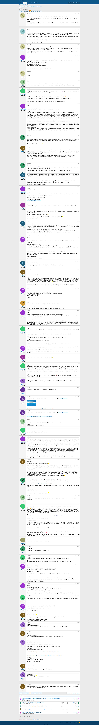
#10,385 (78, 495)
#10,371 (78, 310)
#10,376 (78, 378)
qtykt (23, 706)
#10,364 (78, 202)
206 (26, 11)
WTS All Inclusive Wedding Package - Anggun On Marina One (34, 705)
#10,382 (78, 436)
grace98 (23, 703)
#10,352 (78, 29)
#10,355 (78, 71)
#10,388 (78, 546)
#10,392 (78, 595)
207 (28, 11)
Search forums (25, 4)
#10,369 (78, 288)
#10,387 (78, 537)
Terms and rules (66, 722)
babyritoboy (24, 700)
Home (21, 2)
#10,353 (78, 44)
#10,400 (78, 684)
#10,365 (78, 221)
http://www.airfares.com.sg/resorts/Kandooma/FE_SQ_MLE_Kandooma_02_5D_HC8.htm (42, 651)
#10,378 (78, 396)
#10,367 (78, 261)
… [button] (24, 11)
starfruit (21, 9)
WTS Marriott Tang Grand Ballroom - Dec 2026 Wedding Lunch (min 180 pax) (37, 709)
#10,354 (78, 55)
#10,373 (78, 346)
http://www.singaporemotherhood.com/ (44, 483)
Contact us (61, 722)
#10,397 (78, 640)
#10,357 (78, 88)
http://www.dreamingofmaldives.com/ (34, 200)
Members (36, 2)
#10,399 (78, 672)
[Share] (76, 13)
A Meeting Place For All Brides (33, 703)
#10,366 (78, 237)
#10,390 (78, 564)
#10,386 (78, 504)
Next (39, 11)
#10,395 (78, 622)
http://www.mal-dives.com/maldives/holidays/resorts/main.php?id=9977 (40, 408)
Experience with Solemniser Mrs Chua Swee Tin (32, 712)
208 (29, 11)
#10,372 (78, 326)
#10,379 (78, 410)
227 (37, 11)
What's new (30, 2)
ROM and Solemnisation (31, 713)
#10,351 (78, 13)
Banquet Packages (30, 706)
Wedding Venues (32, 700)
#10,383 (78, 459)
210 (33, 11)
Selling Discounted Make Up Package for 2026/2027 (32, 702)
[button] (33, 3)
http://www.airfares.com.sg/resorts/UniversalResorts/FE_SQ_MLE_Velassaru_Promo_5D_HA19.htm (44, 655)
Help (75, 722)
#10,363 (78, 186)
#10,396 (78, 631)
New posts (20, 4)
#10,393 (78, 604)
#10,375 (78, 363)
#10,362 (78, 172)
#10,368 (78, 269)
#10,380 (78, 419)
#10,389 (78, 555)
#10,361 (78, 163)
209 (31, 11)
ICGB (23, 713)
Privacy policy (71, 722)
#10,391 (78, 583)
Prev (21, 11)
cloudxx (23, 710)
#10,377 (78, 387)
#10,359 (78, 135)
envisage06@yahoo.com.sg (63, 398)
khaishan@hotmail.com (38, 274)
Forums (25, 2)
